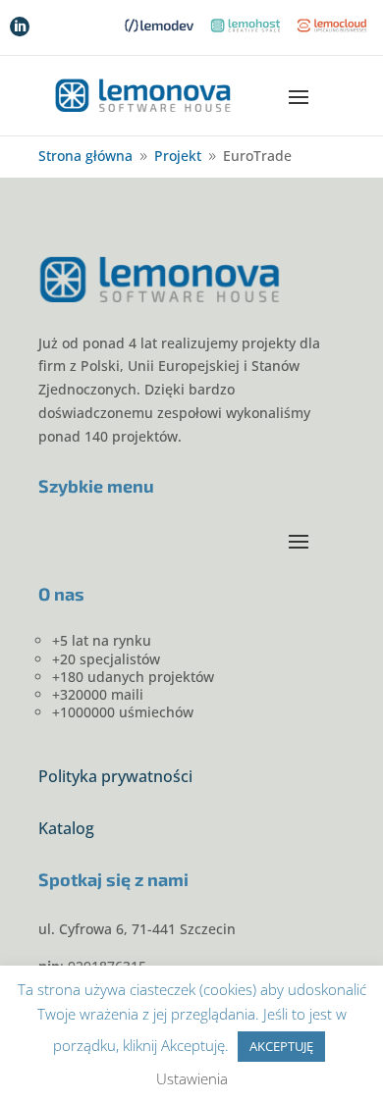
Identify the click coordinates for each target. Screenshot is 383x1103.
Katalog (66, 828)
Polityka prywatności (115, 776)
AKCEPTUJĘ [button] (281, 1046)
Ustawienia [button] (192, 1078)
